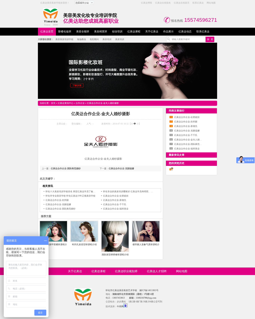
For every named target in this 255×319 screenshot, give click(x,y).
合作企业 (80, 103)
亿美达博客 (146, 2)
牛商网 (120, 306)
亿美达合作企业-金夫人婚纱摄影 (103, 103)
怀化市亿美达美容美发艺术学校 (121, 290)
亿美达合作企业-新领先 (114, 200)
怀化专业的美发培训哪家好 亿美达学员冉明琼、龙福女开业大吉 (134, 191)
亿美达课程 (98, 271)
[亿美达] (50, 16)
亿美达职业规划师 (126, 271)
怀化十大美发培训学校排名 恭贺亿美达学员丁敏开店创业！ (75, 191)
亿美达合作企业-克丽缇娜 (121, 168)
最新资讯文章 (176, 155)
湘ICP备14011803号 (148, 290)
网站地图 (211, 2)
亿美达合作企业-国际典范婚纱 (66, 168)
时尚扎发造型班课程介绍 (84, 244)
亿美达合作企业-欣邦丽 (57, 200)
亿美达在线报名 (163, 2)
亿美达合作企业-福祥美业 (115, 208)
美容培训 (106, 39)
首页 (53, 103)
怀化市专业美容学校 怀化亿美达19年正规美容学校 (70, 196)
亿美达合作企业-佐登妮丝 (115, 196)
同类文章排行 (176, 110)
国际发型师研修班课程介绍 (115, 254)
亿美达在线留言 (181, 2)
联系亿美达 (198, 2)
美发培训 (119, 39)
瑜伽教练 (81, 39)
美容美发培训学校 (64, 39)
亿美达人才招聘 (157, 271)
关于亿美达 (75, 271)
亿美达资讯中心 (65, 103)
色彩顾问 (94, 39)
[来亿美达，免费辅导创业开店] (127, 71)
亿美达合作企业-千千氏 (114, 204)
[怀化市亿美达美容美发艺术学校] (83, 304)
